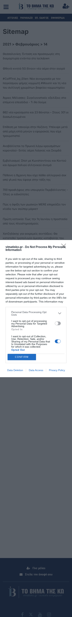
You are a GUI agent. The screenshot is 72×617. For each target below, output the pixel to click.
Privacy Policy (57, 370)
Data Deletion (15, 370)
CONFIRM (22, 357)
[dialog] (36, 308)
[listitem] (36, 313)
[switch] (58, 323)
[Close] (64, 247)
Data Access (36, 370)
